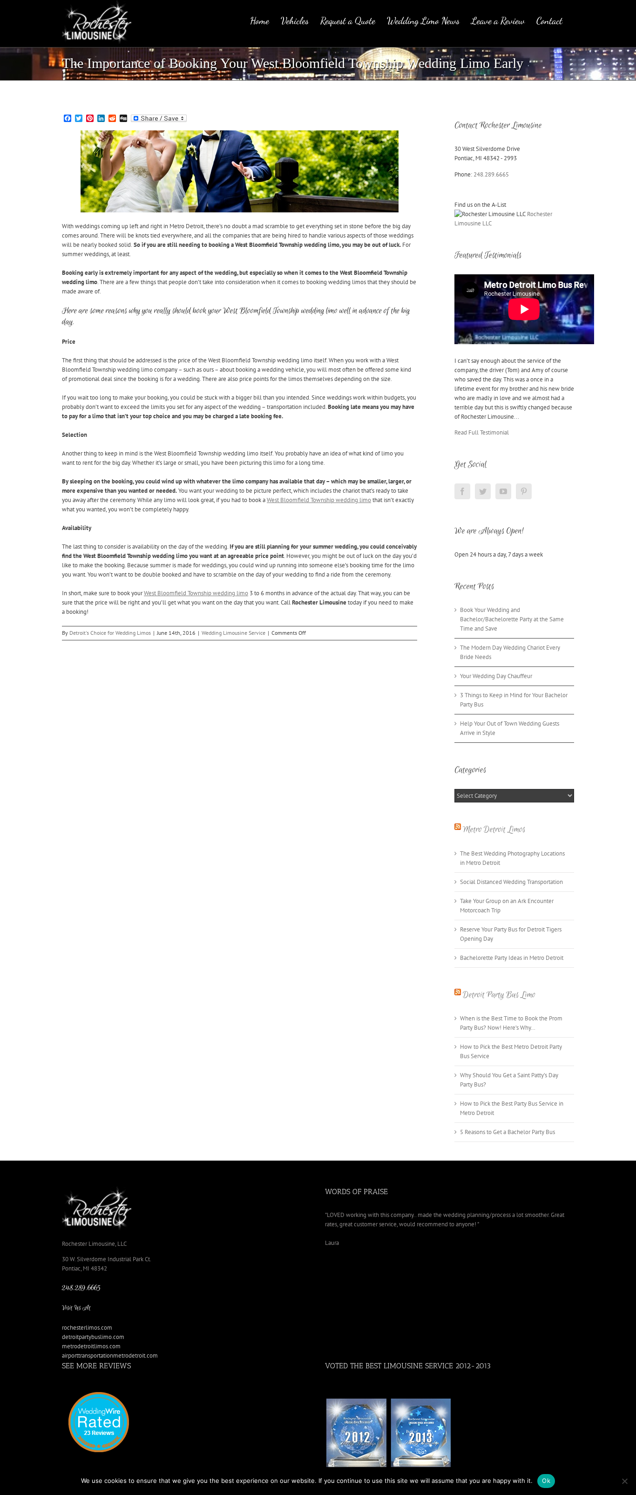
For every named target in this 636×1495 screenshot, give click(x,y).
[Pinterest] (524, 491)
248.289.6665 (491, 174)
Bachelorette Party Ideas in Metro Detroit (511, 958)
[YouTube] (503, 491)
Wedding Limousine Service (233, 632)
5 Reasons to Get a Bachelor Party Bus (507, 1132)
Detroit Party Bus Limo (499, 994)
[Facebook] (462, 491)
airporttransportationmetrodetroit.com (110, 1355)
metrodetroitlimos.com (91, 1346)
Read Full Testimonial (481, 432)
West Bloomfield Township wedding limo (319, 500)
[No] (624, 1481)
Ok (546, 1480)
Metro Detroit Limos (494, 829)
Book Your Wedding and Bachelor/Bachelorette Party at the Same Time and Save (512, 619)
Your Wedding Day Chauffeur (496, 676)
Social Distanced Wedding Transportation (511, 882)
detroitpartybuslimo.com (93, 1337)
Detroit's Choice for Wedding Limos (110, 632)
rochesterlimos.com (87, 1328)
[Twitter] (483, 491)
